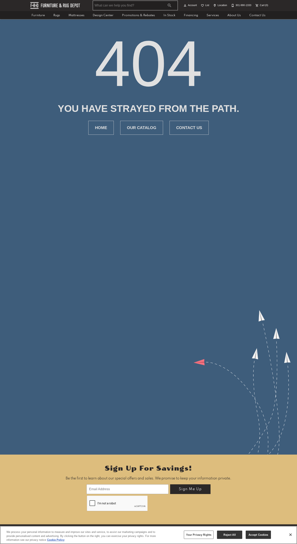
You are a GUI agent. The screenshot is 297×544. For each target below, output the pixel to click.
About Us (234, 15)
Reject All (229, 534)
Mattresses (76, 15)
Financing (191, 15)
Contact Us (257, 15)
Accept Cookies (258, 534)
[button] (185, 5)
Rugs (56, 15)
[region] (148, 535)
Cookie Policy (55, 539)
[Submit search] (169, 5)
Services (212, 15)
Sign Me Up (190, 489)
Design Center (103, 15)
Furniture (38, 15)
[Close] (290, 534)
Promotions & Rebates (138, 15)
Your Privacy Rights (198, 534)
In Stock (169, 15)
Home (101, 127)
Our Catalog (141, 127)
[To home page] (55, 5)
